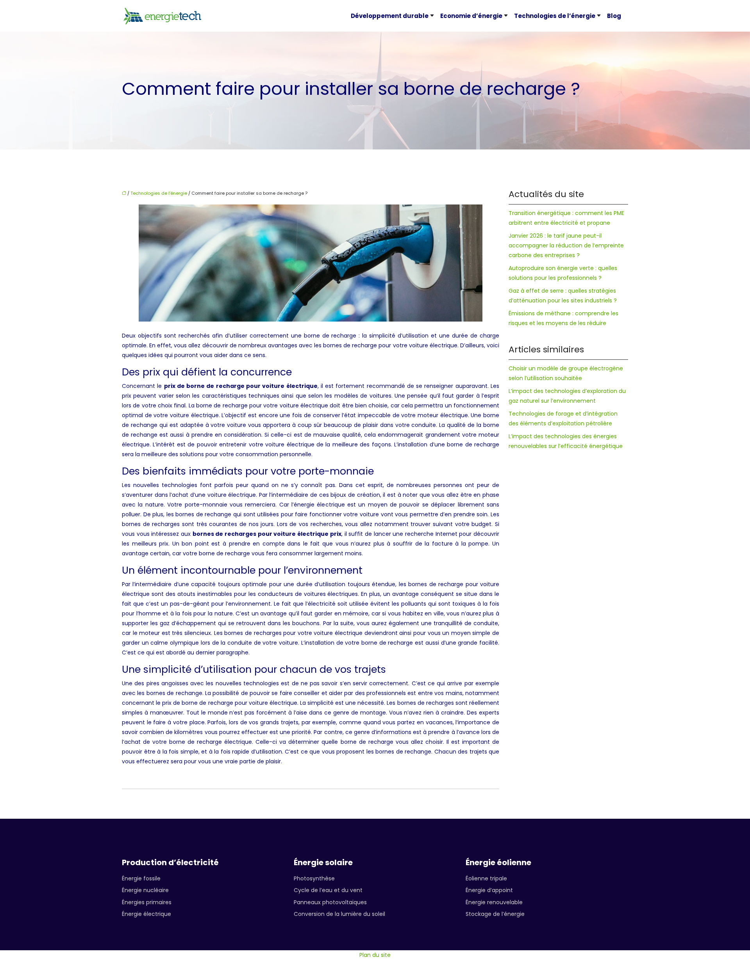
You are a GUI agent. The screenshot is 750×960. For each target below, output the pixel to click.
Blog (614, 16)
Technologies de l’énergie (554, 16)
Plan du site (375, 955)
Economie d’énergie (471, 16)
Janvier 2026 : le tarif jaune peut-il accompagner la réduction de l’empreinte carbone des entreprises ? (566, 245)
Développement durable (390, 16)
